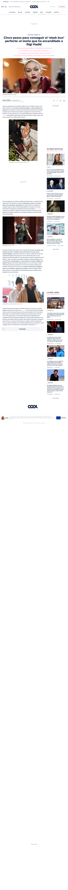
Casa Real (27, 12)
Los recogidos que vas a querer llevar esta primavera (34, 50)
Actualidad (12, 12)
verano (4, 115)
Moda (41, 12)
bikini (36, 324)
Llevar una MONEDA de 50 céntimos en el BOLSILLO (20, 1)
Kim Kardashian (39, 208)
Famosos (35, 12)
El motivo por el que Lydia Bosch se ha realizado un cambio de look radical (34, 55)
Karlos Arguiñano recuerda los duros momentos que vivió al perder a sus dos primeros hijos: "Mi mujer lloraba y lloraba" (55, 241)
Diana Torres (7, 100)
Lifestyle (56, 12)
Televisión (48, 12)
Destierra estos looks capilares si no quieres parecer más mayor (34, 48)
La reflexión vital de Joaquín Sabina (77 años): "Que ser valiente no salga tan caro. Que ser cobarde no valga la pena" (55, 339)
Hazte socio (62, 6)
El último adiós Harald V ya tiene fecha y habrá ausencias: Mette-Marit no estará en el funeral (55, 195)
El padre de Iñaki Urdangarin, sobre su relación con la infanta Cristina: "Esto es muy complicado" (55, 218)
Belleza (20, 12)
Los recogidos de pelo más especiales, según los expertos (34, 53)
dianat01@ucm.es (16, 100)
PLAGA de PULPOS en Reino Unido (39, 1)
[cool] (34, 6)
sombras (23, 310)
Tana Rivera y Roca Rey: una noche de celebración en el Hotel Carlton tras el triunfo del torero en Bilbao (55, 315)
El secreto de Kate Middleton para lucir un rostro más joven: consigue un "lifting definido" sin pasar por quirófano (55, 171)
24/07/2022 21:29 (6, 101)
